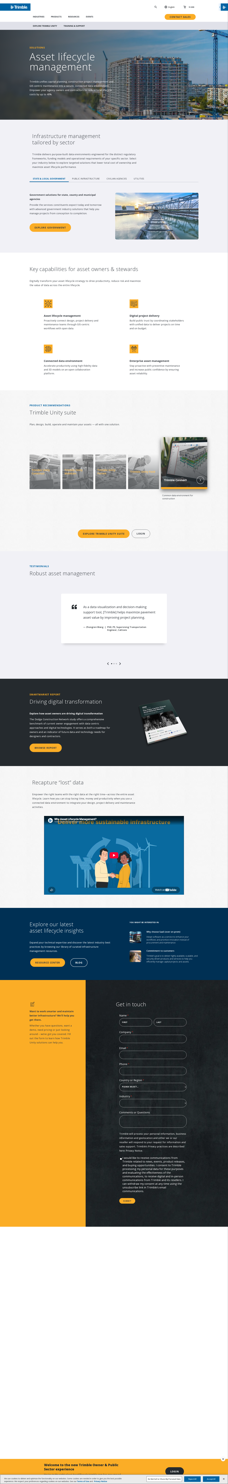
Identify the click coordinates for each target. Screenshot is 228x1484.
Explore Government (50, 227)
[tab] (49, 179)
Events (89, 16)
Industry (130, 1096)
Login (141, 533)
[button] (168, 7)
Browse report (46, 747)
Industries (38, 16)
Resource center (47, 962)
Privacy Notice (134, 1150)
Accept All (211, 1479)
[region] (114, 630)
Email (128, 1048)
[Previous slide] (108, 664)
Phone (129, 1064)
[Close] (224, 1479)
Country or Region (137, 1080)
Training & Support (74, 26)
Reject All (192, 1479)
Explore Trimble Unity (45, 26)
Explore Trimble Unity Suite (104, 533)
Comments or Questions (134, 1112)
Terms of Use (83, 1481)
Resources (73, 16)
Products (56, 16)
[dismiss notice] (223, 1459)
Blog (79, 962)
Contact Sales (180, 16)
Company (131, 1032)
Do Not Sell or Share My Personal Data (164, 1479)
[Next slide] (120, 664)
